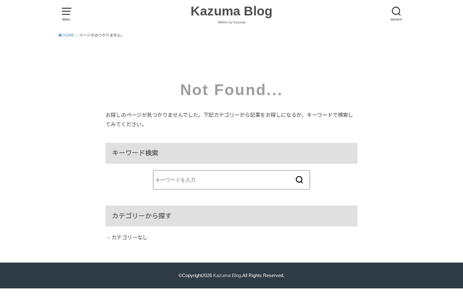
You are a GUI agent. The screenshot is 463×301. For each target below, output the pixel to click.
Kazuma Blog (231, 11)
